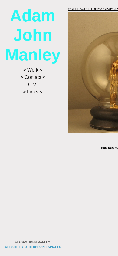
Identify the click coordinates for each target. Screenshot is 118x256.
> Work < (32, 69)
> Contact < (33, 77)
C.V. (32, 84)
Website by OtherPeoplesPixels (33, 246)
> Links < (32, 91)
